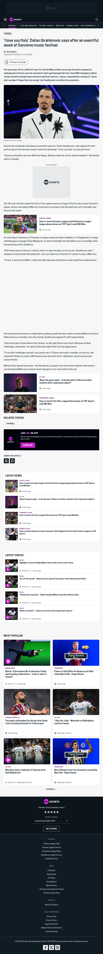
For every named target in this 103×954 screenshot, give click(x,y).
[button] (5, 20)
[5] (57, 811)
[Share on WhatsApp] (12, 460)
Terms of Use (51, 916)
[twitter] (51, 947)
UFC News (51, 878)
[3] (51, 811)
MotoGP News (51, 885)
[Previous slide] (5, 26)
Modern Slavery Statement (51, 928)
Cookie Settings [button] (51, 931)
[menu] (96, 19)
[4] (54, 811)
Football (8, 33)
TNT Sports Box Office (51, 893)
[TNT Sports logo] (15, 19)
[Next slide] (98, 26)
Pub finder (52, 870)
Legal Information (51, 924)
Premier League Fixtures (51, 847)
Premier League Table (51, 844)
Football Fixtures (51, 859)
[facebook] (45, 947)
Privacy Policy (51, 920)
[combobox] (51, 821)
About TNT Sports (51, 905)
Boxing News (52, 882)
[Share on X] (6, 460)
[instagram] (57, 947)
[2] (48, 811)
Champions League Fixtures (51, 855)
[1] (45, 811)
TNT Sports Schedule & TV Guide (51, 889)
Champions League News (51, 851)
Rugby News (51, 874)
